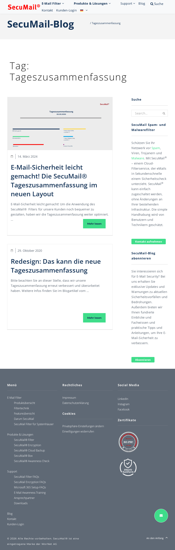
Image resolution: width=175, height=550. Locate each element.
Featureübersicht (24, 413)
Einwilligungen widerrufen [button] (78, 431)
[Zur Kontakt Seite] (161, 515)
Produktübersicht (24, 403)
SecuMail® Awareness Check (31, 461)
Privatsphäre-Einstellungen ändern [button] (83, 426)
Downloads (21, 503)
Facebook (124, 409)
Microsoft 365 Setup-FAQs (30, 487)
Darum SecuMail (24, 419)
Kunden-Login (66, 10)
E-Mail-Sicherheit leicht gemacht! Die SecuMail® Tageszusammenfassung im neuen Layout (54, 180)
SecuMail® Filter (24, 440)
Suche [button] (162, 4)
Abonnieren (143, 359)
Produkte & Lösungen (91, 3)
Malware (137, 158)
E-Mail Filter (51, 3)
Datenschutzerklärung (75, 403)
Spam (156, 148)
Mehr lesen (96, 223)
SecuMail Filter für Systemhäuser (34, 424)
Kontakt (47, 10)
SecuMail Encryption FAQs (30, 482)
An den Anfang (155, 538)
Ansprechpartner (24, 498)
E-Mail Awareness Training (30, 492)
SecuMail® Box (23, 456)
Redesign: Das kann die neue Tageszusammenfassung (56, 265)
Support (126, 3)
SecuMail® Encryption (27, 445)
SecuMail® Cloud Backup (29, 450)
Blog (141, 3)
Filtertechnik (21, 408)
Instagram (124, 404)
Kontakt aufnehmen (148, 241)
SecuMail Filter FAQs (26, 477)
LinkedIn (123, 399)
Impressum (69, 398)
